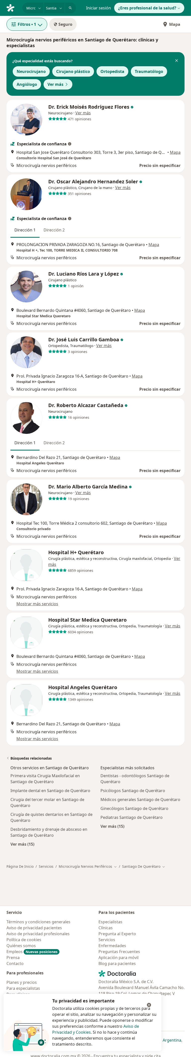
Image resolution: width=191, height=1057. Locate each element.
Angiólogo (27, 84)
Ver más (55, 84)
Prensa (13, 957)
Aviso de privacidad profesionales (38, 933)
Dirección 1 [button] (25, 230)
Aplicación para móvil (118, 957)
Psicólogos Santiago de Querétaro (132, 790)
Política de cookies (23, 939)
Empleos (31, 951)
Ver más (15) (22, 844)
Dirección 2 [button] (54, 230)
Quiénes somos (21, 945)
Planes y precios (21, 982)
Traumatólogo (149, 71)
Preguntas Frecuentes (119, 951)
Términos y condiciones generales (38, 922)
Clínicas (105, 927)
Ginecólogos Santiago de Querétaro (134, 808)
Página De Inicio (20, 866)
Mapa (174, 24)
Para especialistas (23, 988)
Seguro (65, 24)
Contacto (15, 963)
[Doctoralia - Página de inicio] (12, 7)
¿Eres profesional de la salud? (147, 8)
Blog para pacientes (117, 963)
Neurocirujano (31, 71)
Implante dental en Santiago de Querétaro (50, 790)
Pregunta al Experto (117, 933)
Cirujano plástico (73, 71)
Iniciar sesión (98, 8)
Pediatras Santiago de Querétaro (131, 817)
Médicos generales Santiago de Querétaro (140, 799)
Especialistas (110, 922)
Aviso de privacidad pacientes (34, 927)
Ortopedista (112, 71)
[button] (177, 61)
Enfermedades (112, 945)
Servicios (46, 866)
